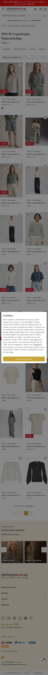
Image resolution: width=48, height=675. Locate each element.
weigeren (37, 345)
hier (35, 340)
